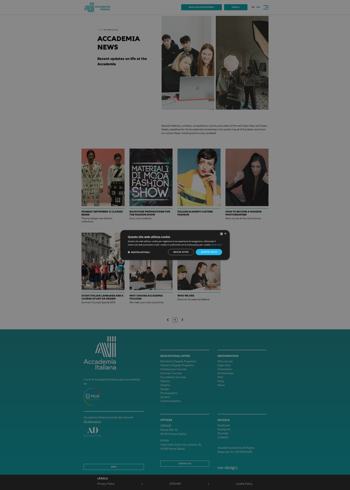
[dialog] (175, 245)
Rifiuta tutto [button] (181, 252)
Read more (217, 244)
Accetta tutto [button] (209, 252)
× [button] (225, 234)
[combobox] (221, 233)
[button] (139, 252)
